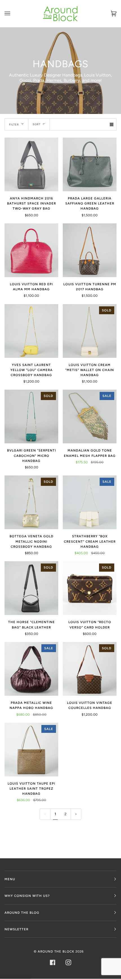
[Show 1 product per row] (111, 124)
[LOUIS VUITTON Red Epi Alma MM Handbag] (31, 250)
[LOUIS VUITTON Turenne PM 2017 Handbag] (89, 250)
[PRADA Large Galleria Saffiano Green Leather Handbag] (89, 164)
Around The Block (56, 951)
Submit (30, 116)
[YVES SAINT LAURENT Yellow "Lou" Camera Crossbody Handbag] (31, 331)
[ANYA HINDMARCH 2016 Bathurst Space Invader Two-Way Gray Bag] (31, 164)
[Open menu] (13, 13)
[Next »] (76, 814)
